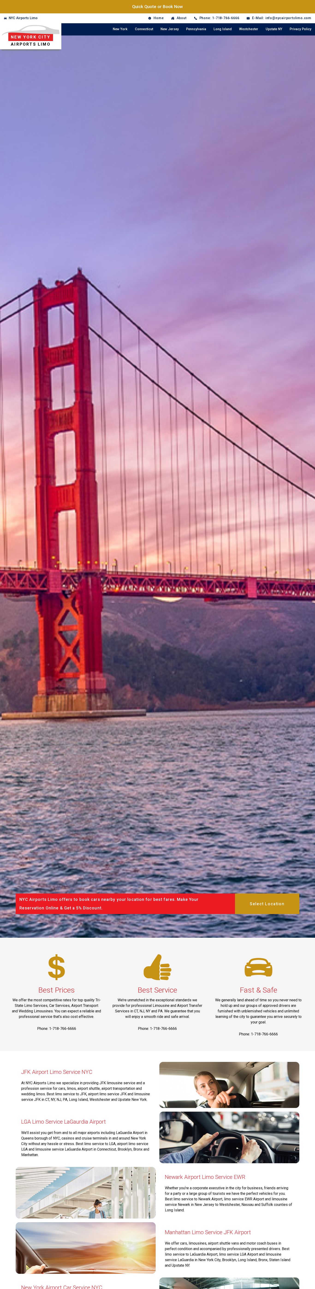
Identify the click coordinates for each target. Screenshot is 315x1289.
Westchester (248, 29)
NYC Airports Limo (23, 18)
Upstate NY (274, 29)
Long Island (223, 29)
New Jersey (169, 29)
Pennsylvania (196, 29)
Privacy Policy (300, 29)
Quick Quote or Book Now (157, 6)
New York (120, 29)
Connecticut (144, 29)
